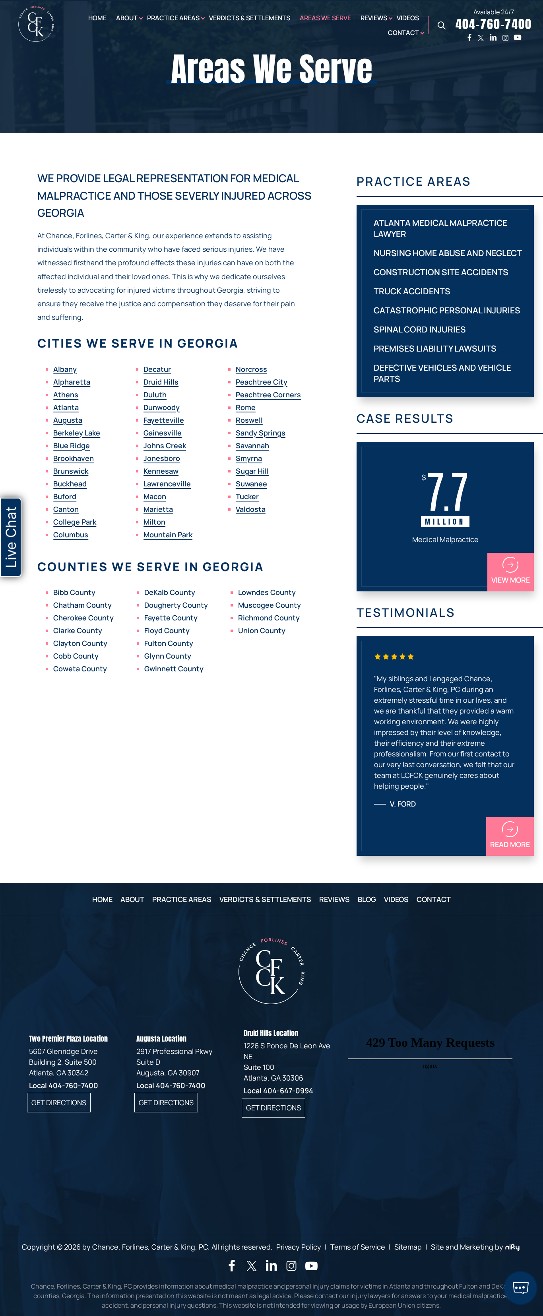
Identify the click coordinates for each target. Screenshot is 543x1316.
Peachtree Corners (268, 394)
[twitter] (481, 38)
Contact (403, 32)
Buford (64, 496)
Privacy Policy (298, 1247)
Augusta (67, 420)
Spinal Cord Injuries (420, 329)
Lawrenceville (167, 483)
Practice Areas (173, 18)
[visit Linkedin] (271, 1268)
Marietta (158, 509)
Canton (66, 509)
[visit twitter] (251, 1267)
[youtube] (518, 37)
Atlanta (66, 407)
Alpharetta (71, 382)
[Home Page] (36, 39)
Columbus (70, 534)
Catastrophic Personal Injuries (447, 310)
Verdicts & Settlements (249, 18)
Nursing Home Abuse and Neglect (448, 253)
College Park (74, 522)
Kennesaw (161, 471)
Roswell (249, 420)
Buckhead (70, 483)
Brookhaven (73, 458)
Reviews (374, 18)
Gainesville (163, 432)
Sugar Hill (252, 471)
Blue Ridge (71, 445)
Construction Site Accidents (441, 272)
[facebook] (469, 37)
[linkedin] (493, 37)
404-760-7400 (73, 1085)
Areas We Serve (325, 18)
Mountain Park (168, 534)
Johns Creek (165, 445)
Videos (408, 18)
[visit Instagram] (291, 1269)
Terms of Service (357, 1247)
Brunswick (70, 471)
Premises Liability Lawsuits (435, 348)
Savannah (252, 445)
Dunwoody (162, 407)
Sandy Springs (260, 432)
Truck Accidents (412, 291)
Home (97, 18)
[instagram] (505, 37)
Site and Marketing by (467, 1247)
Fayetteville (164, 420)
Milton (154, 522)
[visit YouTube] (311, 1270)
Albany (65, 369)
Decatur (157, 369)
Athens (65, 394)
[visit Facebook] (232, 1268)
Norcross (251, 369)
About (127, 18)
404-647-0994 (288, 1090)
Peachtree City (261, 382)
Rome (246, 407)
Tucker (247, 496)
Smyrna (249, 458)
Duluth (155, 394)
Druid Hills (161, 382)
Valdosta (251, 509)
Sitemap (408, 1247)
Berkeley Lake (76, 432)
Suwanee (251, 483)
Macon (155, 496)
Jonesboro (162, 458)
